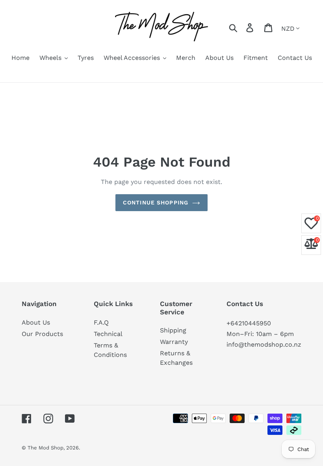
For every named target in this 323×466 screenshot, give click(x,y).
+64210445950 (248, 323)
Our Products (42, 334)
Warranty (174, 341)
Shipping (173, 330)
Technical (108, 334)
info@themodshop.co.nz (263, 344)
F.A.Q (101, 322)
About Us (36, 322)
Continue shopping (155, 202)
